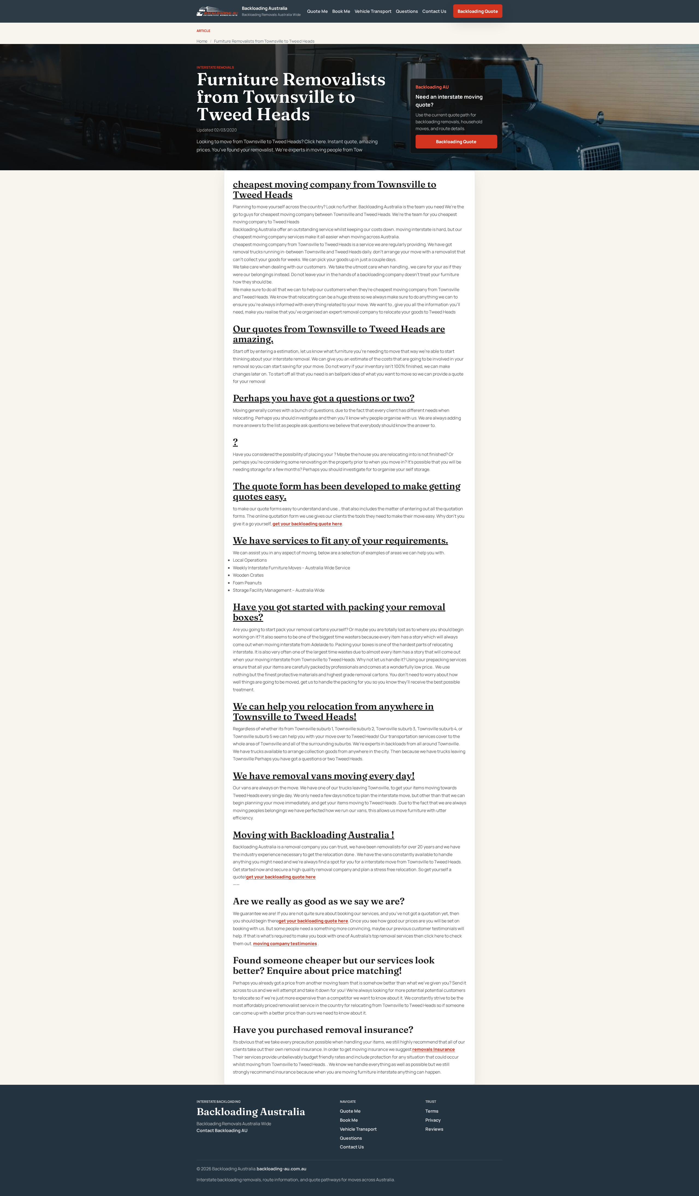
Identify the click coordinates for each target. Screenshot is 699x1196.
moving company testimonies (285, 943)
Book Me (341, 11)
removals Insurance (433, 1049)
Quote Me (317, 11)
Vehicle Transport (373, 11)
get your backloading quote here (307, 524)
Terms (432, 1111)
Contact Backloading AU (222, 1130)
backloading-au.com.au (281, 1169)
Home (202, 41)
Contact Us (434, 11)
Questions (407, 11)
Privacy (433, 1120)
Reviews (434, 1129)
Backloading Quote (478, 11)
